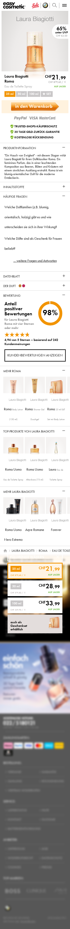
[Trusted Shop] (45, 5)
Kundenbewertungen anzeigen (35, 355)
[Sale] (35, 5)
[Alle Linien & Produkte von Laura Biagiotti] (35, 19)
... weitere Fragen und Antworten (35, 261)
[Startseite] (5, 550)
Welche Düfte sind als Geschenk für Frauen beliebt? (33, 243)
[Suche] (54, 5)
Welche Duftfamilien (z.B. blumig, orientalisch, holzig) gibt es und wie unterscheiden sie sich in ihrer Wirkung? (30, 217)
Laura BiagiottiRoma (16, 79)
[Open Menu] (15, 5)
